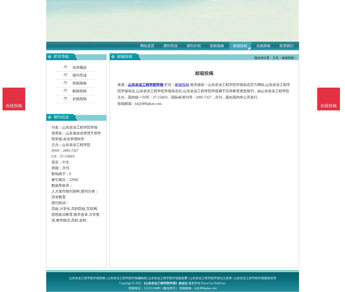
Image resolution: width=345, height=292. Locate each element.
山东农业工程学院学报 (145, 85)
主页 (276, 58)
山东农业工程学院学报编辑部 (127, 278)
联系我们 (287, 46)
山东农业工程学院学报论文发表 (210, 278)
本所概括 (79, 67)
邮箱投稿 (240, 46)
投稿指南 (217, 46)
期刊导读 (170, 46)
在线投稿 (263, 46)
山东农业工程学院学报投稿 (87, 278)
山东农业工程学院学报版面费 (167, 278)
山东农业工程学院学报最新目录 (255, 278)
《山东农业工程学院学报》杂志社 (165, 283)
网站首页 (147, 46)
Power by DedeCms (213, 283)
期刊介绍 (194, 46)
